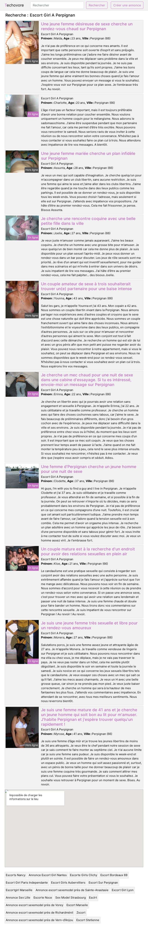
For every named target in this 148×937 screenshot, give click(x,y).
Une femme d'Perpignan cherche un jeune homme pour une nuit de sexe (88, 469)
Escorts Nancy (15, 875)
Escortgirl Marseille (19, 890)
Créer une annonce (127, 5)
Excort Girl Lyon (123, 890)
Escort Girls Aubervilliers (68, 882)
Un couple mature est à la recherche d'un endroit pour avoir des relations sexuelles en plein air (88, 551)
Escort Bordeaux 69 (113, 875)
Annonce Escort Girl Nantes (48, 875)
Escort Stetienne (87, 920)
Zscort (81, 912)
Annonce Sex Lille (18, 897)
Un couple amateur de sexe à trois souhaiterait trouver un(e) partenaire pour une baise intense (86, 286)
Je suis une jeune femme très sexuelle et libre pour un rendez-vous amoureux (89, 625)
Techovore (14, 5)
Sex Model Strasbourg (70, 897)
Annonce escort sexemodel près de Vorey (34, 905)
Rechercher (97, 5)
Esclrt (93, 897)
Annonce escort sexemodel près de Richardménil (39, 912)
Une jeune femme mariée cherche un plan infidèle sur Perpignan (88, 156)
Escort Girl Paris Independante (27, 882)
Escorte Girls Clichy (83, 875)
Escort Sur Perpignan (103, 882)
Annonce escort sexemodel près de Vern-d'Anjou (39, 920)
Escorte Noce (43, 897)
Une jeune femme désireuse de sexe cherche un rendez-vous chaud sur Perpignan (87, 26)
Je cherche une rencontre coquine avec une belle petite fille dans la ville (88, 221)
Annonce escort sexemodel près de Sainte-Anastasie (72, 890)
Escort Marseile (77, 905)
